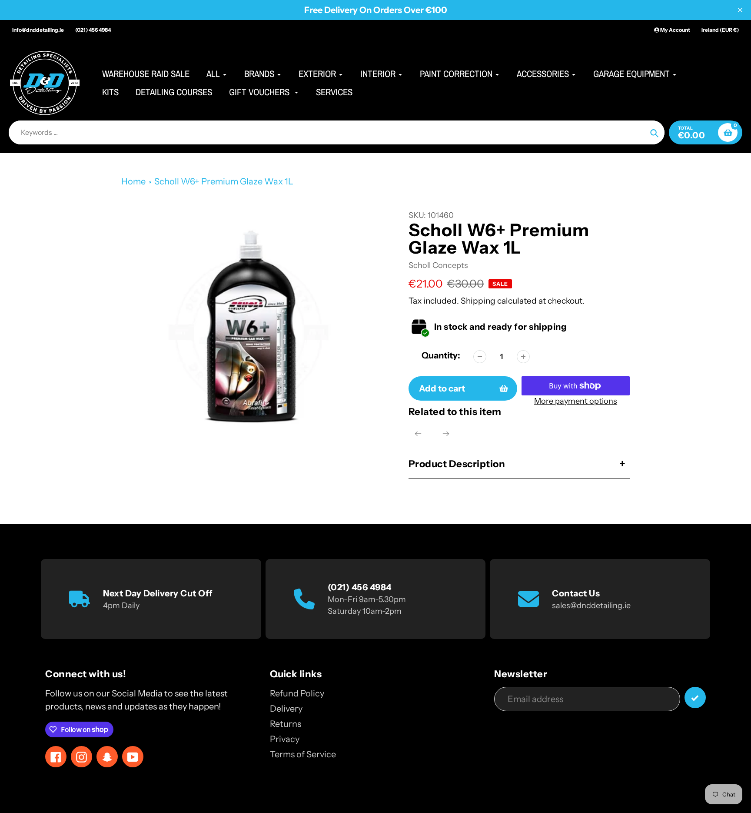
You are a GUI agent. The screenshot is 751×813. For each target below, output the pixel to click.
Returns (285, 724)
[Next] (445, 433)
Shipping (478, 301)
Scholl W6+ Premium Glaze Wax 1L (223, 181)
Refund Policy (297, 693)
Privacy (284, 739)
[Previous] (418, 433)
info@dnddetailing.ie (38, 30)
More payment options (575, 401)
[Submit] (695, 697)
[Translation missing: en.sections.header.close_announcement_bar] (740, 10)
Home (133, 181)
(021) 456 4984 (93, 30)
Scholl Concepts (438, 265)
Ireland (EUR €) (720, 30)
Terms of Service (303, 754)
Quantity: (441, 355)
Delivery (286, 708)
